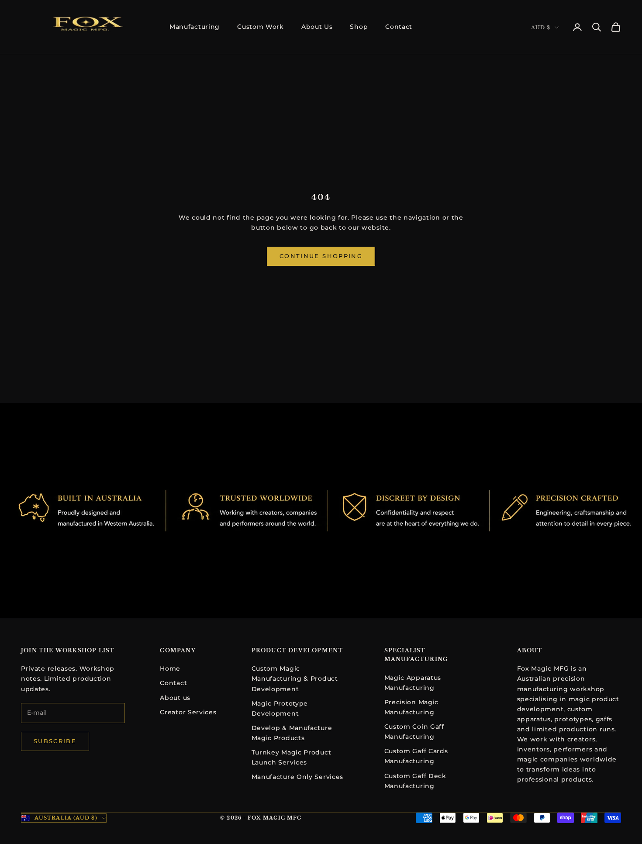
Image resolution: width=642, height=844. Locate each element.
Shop (359, 27)
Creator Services (188, 712)
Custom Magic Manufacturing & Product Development (295, 678)
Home (170, 668)
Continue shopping (321, 255)
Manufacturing (194, 27)
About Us (317, 27)
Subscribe (55, 740)
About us (175, 698)
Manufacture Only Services (298, 777)
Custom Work (260, 27)
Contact (398, 27)
